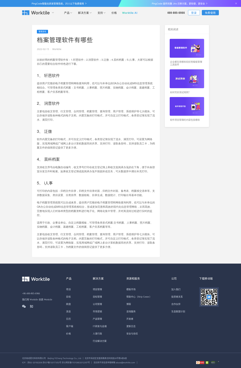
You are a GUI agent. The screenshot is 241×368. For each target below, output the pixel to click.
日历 (68, 319)
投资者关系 (177, 297)
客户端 (69, 326)
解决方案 (83, 12)
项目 (68, 289)
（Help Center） (144, 297)
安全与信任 (132, 333)
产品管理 (97, 319)
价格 (114, 12)
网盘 (68, 304)
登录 (194, 12)
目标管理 (97, 297)
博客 (128, 304)
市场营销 (97, 311)
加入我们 (176, 289)
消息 (68, 311)
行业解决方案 (100, 341)
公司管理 (97, 304)
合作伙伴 (176, 304)
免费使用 (210, 12)
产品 (67, 12)
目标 (68, 297)
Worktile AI (129, 12)
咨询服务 (131, 311)
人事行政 (97, 333)
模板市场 (131, 289)
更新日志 (131, 326)
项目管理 (97, 289)
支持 (100, 12)
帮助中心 (131, 297)
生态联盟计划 (178, 311)
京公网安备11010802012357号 (56, 362)
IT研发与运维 (100, 326)
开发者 (129, 319)
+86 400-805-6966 (31, 293)
